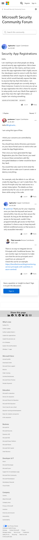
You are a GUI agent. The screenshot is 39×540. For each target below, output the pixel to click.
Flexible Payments (7, 383)
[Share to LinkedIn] (9, 315)
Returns (5, 369)
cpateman (11, 119)
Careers (5, 495)
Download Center (7, 362)
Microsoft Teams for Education (10, 400)
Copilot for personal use (9, 339)
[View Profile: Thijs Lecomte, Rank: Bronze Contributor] (7, 241)
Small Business (6, 451)
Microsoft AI (6, 427)
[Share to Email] (30, 315)
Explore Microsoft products (10, 346)
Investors (5, 509)
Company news (7, 502)
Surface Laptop (6, 328)
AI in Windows (6, 342)
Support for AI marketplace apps (11, 472)
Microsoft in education (8, 393)
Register (27, 3)
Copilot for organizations (9, 335)
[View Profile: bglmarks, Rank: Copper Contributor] (4, 46)
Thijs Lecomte (16, 240)
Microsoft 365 (6, 437)
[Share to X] (16, 315)
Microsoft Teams (7, 444)
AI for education (7, 417)
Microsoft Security (7, 431)
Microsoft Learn (7, 468)
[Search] (21, 3)
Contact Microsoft (14, 530)
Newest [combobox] (32, 113)
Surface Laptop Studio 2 (9, 332)
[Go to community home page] (7, 3)
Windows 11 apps (7, 349)
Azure (4, 461)
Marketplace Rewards (8, 482)
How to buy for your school (10, 407)
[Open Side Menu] (3, 3)
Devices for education (8, 397)
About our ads (23, 534)
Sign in (11, 291)
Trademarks (26, 532)
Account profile (7, 359)
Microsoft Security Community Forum (14, 9)
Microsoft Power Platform (9, 441)
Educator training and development (12, 410)
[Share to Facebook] (12, 315)
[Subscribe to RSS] (27, 315)
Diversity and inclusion (9, 513)
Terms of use (17, 532)
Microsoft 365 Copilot (8, 448)
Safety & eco (6, 534)
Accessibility (6, 516)
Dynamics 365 (6, 434)
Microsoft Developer (8, 465)
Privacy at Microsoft (8, 506)
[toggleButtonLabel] (35, 9)
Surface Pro (6, 325)
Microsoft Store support (9, 366)
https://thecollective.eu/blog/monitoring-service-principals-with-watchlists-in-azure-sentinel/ (20, 266)
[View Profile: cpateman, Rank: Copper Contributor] (4, 120)
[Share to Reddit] (19, 315)
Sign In (34, 3)
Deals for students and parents (11, 414)
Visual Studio (6, 485)
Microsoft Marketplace (9, 478)
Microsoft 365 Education (9, 403)
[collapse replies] (19, 118)
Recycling (14, 534)
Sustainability (6, 519)
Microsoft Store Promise (9, 380)
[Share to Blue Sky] (23, 315)
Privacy (23, 530)
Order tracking (6, 373)
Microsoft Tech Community (9, 475)
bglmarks (11, 46)
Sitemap (5, 530)
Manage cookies (7, 532)
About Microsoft (7, 499)
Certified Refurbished (8, 376)
